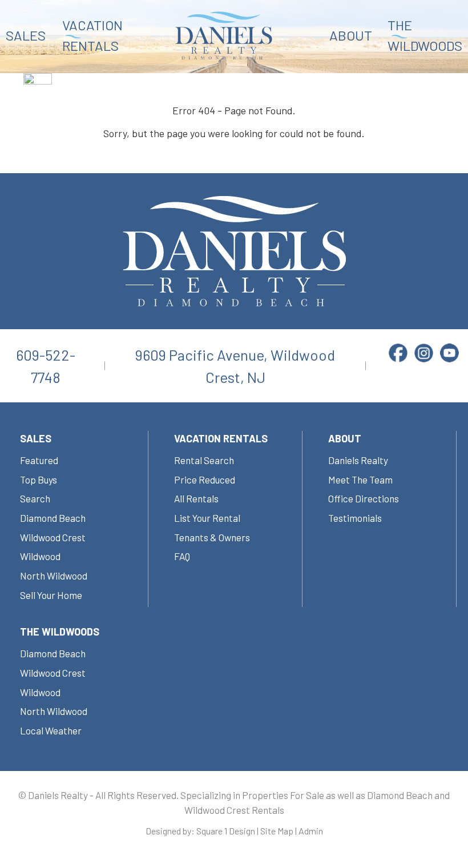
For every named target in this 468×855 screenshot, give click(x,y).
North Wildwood (53, 575)
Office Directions (363, 498)
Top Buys (38, 479)
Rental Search (204, 460)
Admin (310, 830)
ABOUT (350, 35)
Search (35, 498)
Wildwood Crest (53, 537)
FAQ (182, 556)
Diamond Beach (53, 518)
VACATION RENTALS (92, 35)
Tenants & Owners (212, 537)
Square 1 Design (225, 830)
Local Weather (51, 730)
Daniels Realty (358, 460)
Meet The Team (360, 479)
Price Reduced (204, 479)
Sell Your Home (51, 595)
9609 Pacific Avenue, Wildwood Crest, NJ (235, 366)
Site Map (276, 830)
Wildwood (40, 556)
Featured (39, 460)
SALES (26, 35)
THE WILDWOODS (425, 35)
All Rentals (196, 498)
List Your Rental (207, 518)
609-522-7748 (45, 366)
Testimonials (355, 518)
